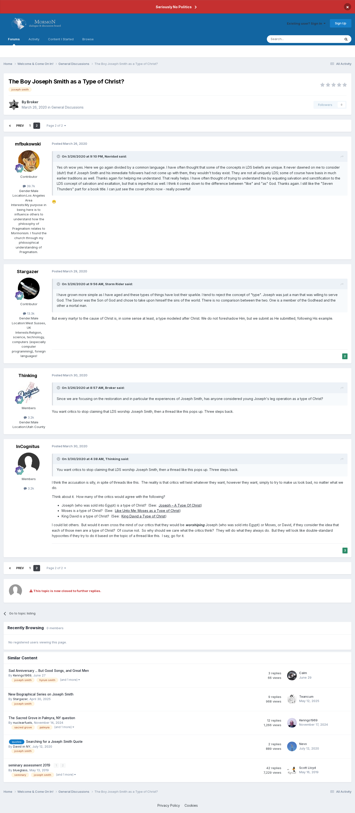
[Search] (346, 39)
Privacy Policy (168, 805)
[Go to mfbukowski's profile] (29, 161)
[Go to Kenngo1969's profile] (292, 723)
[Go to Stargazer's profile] (29, 288)
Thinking (27, 375)
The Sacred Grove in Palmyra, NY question (41, 718)
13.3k (30, 313)
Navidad (111, 156)
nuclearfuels (22, 722)
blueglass (20, 770)
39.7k (30, 186)
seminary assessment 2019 (29, 765)
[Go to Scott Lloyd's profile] (292, 770)
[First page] (10, 126)
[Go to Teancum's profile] (292, 699)
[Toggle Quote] (59, 156)
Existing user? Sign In (305, 23)
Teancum (306, 696)
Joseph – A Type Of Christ (180, 505)
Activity (33, 39)
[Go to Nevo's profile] (292, 746)
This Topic (326, 39)
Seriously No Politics (174, 7)
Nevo (303, 744)
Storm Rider (114, 284)
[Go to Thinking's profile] (29, 392)
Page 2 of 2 (55, 125)
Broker (32, 102)
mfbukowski (28, 143)
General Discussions (67, 107)
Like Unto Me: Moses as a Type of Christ (147, 511)
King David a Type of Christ (143, 516)
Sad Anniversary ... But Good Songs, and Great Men (48, 671)
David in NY (21, 746)
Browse (88, 39)
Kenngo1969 (22, 675)
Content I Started (61, 39)
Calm (303, 673)
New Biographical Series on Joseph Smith (40, 694)
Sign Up (340, 23)
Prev (20, 125)
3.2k (30, 417)
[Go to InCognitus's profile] (29, 463)
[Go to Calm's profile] (292, 675)
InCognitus (27, 446)
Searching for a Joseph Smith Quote (54, 742)
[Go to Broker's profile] (13, 104)
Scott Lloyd (307, 768)
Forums (14, 39)
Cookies (191, 805)
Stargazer (28, 271)
